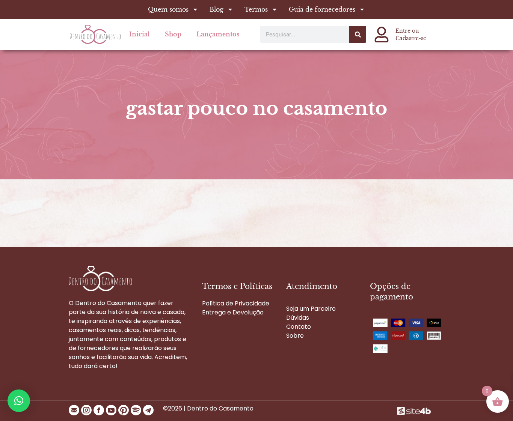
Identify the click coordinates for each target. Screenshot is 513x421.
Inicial (139, 34)
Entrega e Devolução (233, 312)
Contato (298, 326)
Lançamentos (217, 34)
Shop (173, 34)
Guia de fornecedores (322, 9)
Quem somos (168, 9)
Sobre (295, 335)
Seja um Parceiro (311, 308)
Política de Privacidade (235, 303)
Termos (256, 9)
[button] (19, 400)
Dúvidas (297, 317)
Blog (216, 9)
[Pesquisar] (357, 34)
